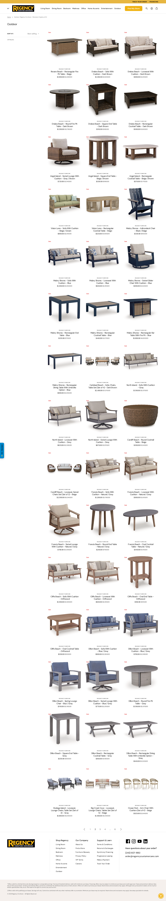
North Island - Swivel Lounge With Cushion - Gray (102, 441)
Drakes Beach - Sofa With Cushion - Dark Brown (103, 72)
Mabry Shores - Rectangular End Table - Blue (64, 334)
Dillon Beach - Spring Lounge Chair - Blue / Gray (64, 702)
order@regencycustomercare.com (142, 856)
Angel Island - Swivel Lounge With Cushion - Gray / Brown (64, 177)
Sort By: (10, 33)
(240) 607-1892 (132, 853)
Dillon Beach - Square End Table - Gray (64, 754)
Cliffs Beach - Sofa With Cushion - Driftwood (64, 597)
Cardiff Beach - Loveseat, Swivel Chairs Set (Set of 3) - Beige (64, 493)
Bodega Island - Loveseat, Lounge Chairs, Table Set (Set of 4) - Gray (64, 810)
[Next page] (120, 829)
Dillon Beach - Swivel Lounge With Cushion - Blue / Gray (102, 702)
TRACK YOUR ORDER (139, 2)
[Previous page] (84, 829)
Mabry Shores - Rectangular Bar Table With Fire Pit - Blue (140, 334)
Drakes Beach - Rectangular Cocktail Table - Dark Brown (141, 125)
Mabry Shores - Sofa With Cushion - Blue (64, 281)
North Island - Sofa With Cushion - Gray (141, 386)
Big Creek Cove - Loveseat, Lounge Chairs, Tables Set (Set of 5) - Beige (103, 810)
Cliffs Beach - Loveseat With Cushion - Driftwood (102, 597)
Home (9, 17)
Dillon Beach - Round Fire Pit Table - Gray (141, 702)
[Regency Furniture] (23, 8)
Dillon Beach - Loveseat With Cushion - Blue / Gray (140, 650)
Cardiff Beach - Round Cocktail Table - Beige (140, 441)
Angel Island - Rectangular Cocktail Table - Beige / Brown (141, 177)
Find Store (134, 8)
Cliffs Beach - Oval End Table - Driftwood (140, 597)
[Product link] (65, 54)
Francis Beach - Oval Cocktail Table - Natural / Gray (140, 545)
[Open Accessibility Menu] (161, 896)
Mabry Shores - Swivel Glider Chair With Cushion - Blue (140, 281)
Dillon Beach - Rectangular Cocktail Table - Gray (102, 754)
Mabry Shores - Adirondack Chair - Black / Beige (140, 229)
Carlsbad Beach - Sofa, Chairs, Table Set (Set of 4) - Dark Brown (102, 386)
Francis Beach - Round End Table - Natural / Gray (102, 545)
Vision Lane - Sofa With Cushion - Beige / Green (64, 229)
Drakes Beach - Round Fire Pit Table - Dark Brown (64, 125)
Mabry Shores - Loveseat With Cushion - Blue (102, 281)
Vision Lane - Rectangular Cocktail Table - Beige (103, 229)
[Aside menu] (9, 8)
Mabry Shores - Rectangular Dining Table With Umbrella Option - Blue (65, 387)
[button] (146, 8)
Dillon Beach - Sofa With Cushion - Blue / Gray (103, 650)
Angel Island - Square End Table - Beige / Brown (102, 177)
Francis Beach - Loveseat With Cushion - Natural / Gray (140, 493)
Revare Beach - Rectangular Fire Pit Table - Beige (64, 72)
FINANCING (154, 2)
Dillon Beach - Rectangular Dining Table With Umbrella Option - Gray (140, 756)
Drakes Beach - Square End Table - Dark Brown (102, 125)
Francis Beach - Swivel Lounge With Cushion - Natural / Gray (64, 545)
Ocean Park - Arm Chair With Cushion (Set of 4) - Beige (140, 809)
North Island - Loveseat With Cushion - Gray (64, 441)
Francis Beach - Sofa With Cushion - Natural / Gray (102, 493)
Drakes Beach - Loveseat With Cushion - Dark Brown (141, 72)
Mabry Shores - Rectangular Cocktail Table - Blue (103, 334)
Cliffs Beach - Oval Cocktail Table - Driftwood (64, 650)
